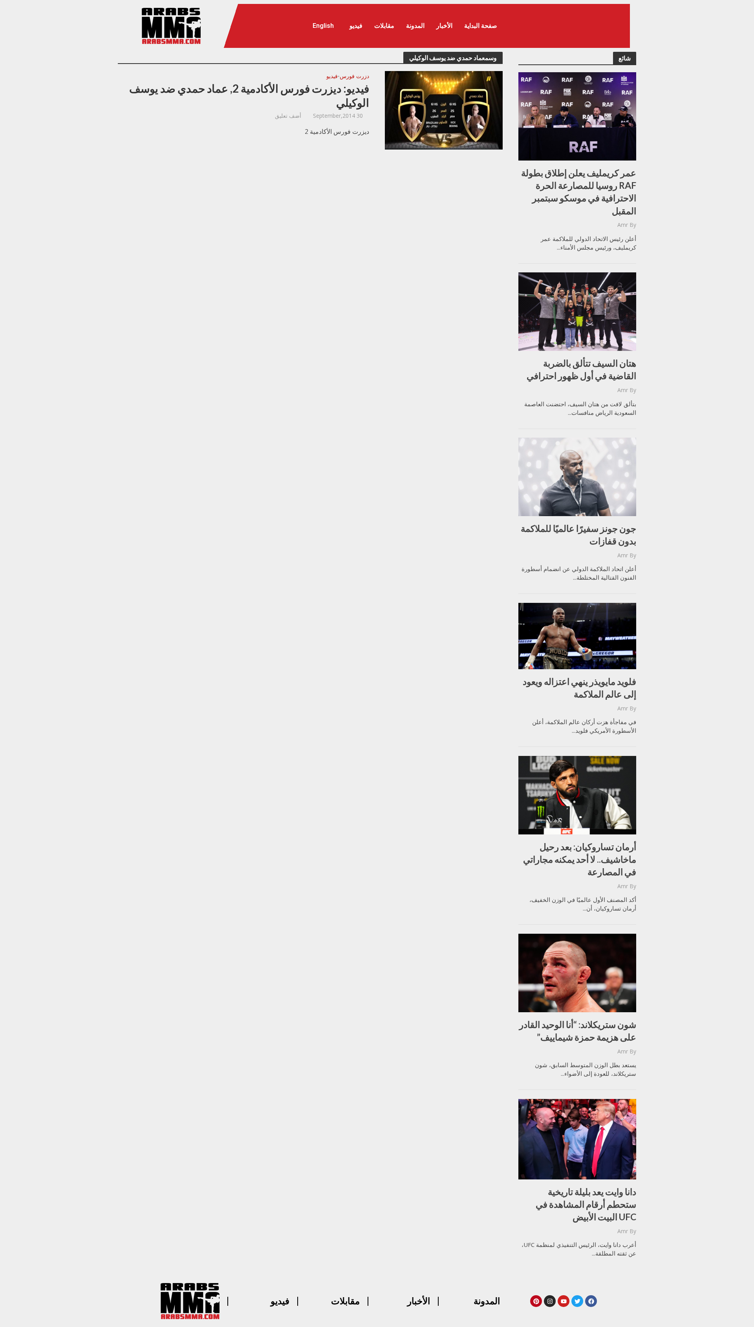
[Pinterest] (536, 1301)
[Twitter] (577, 1301)
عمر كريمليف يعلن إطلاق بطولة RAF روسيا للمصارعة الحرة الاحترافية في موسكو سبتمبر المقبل (578, 191)
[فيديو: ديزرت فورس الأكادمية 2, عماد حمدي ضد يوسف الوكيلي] (444, 109)
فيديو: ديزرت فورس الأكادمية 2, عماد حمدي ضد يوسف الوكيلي (249, 95)
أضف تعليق (288, 115)
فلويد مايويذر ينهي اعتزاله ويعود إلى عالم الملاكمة (579, 687)
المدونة (415, 25)
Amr (622, 224)
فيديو (356, 25)
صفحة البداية (480, 25)
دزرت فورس (354, 76)
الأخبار (444, 25)
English (323, 25)
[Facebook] (591, 1301)
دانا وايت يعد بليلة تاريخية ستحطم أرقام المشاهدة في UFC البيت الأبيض (586, 1204)
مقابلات (384, 25)
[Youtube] (563, 1301)
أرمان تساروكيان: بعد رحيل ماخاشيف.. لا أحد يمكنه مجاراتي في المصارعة (579, 859)
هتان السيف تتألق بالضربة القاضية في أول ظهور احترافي (581, 369)
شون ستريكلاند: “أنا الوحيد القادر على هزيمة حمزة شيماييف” (577, 1030)
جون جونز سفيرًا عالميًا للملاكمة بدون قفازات (578, 534)
